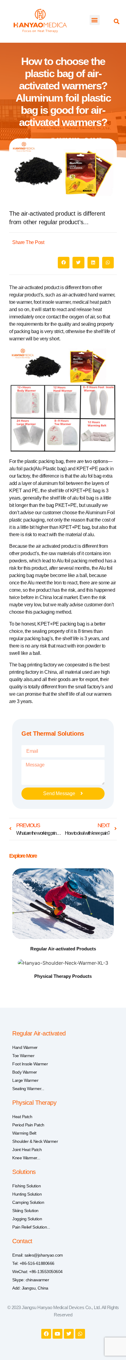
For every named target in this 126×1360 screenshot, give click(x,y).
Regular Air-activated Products (63, 948)
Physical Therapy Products (63, 976)
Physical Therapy (34, 1102)
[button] (95, 20)
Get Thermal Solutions (52, 733)
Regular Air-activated (39, 1033)
